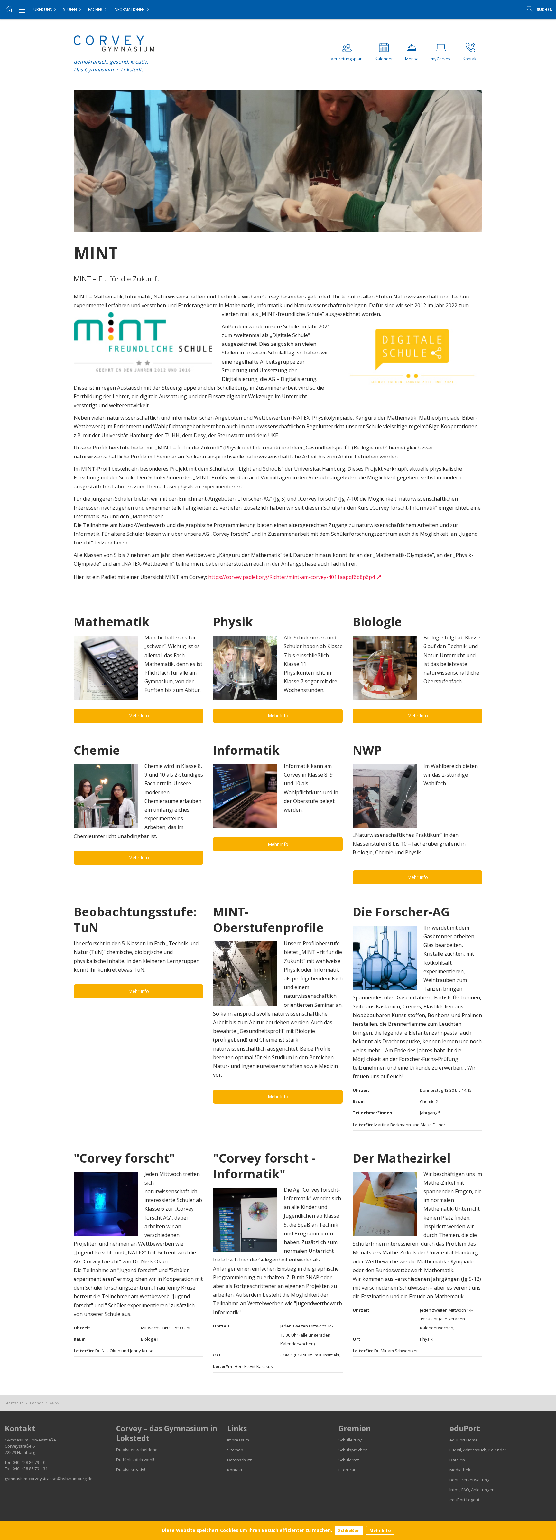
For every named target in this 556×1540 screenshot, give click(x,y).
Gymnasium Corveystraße (30, 1440)
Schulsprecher (352, 1450)
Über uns (42, 9)
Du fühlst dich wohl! (135, 1459)
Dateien (457, 1460)
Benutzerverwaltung (469, 1480)
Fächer (95, 9)
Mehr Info (380, 1530)
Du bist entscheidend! (137, 1449)
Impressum (238, 1440)
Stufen (70, 9)
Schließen (349, 1530)
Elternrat (346, 1470)
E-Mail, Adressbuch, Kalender (477, 1450)
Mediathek (459, 1470)
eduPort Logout (464, 1500)
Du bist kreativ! (130, 1469)
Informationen (129, 9)
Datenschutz (239, 1460)
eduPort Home (463, 1440)
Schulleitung (350, 1440)
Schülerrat (348, 1460)
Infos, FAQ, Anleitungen (472, 1490)
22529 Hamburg (20, 1452)
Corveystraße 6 (20, 1446)
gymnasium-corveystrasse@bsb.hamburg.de (49, 1478)
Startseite (14, 1403)
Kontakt (234, 1470)
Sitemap (235, 1450)
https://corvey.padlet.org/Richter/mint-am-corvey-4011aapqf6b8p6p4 (291, 577)
